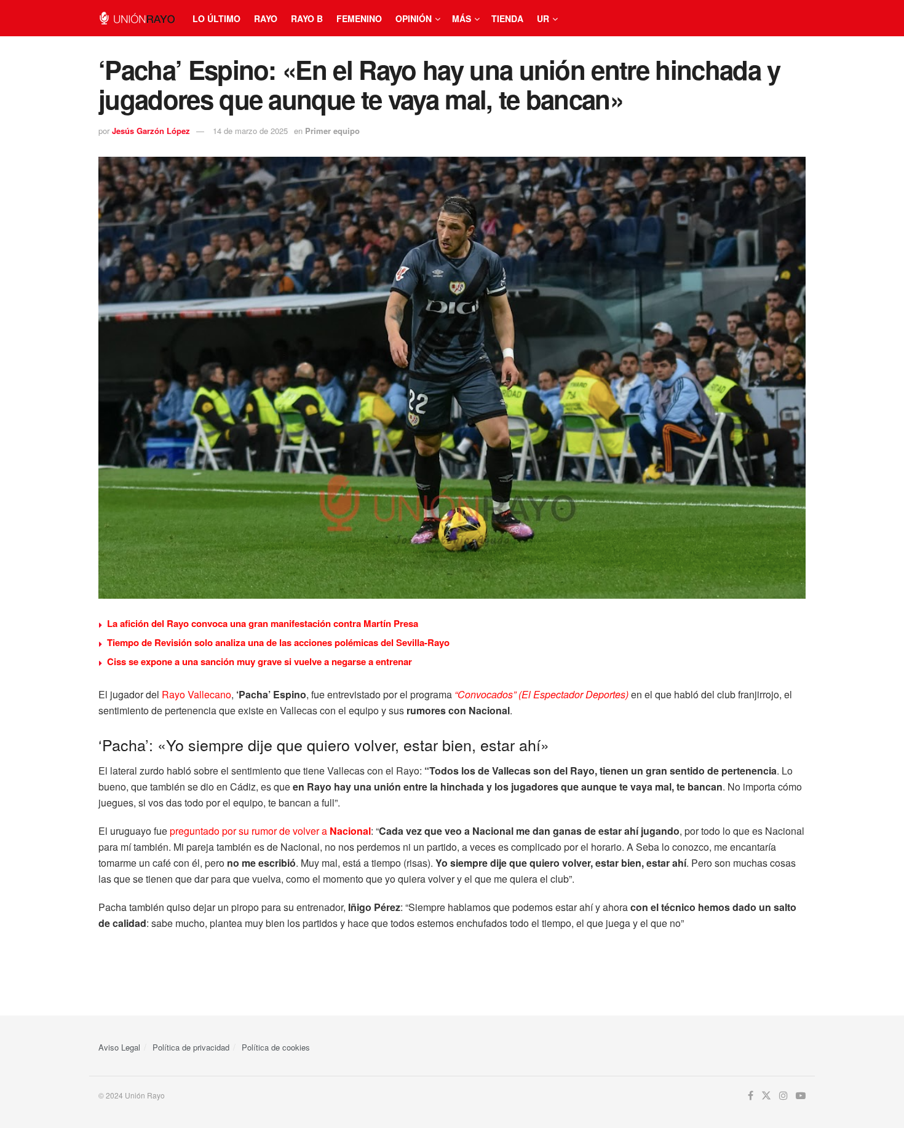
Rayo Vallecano (196, 694)
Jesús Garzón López (151, 130)
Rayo (265, 18)
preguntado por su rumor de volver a (270, 831)
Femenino (359, 18)
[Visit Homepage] (136, 18)
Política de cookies (276, 1047)
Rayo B (307, 18)
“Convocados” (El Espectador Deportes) (541, 694)
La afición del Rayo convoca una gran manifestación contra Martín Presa (262, 623)
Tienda (507, 18)
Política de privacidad (191, 1047)
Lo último (216, 18)
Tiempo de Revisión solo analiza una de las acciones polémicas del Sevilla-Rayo (278, 642)
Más (461, 18)
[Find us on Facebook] (750, 1096)
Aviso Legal (119, 1047)
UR (543, 18)
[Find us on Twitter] (766, 1096)
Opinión (413, 18)
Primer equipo (332, 130)
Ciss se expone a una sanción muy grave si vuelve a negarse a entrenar (259, 661)
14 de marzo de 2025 (250, 130)
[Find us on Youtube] (801, 1096)
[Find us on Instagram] (783, 1096)
